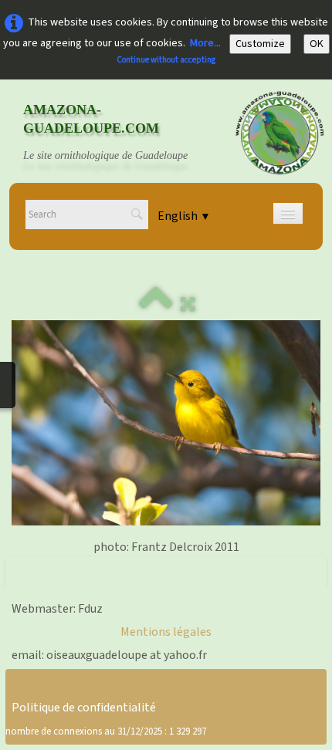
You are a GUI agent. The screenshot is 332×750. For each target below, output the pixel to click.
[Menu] (288, 213)
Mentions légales (166, 631)
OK (317, 44)
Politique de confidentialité (84, 707)
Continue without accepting (166, 60)
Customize (260, 44)
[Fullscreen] (188, 304)
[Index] (155, 304)
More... (205, 43)
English (184, 216)
